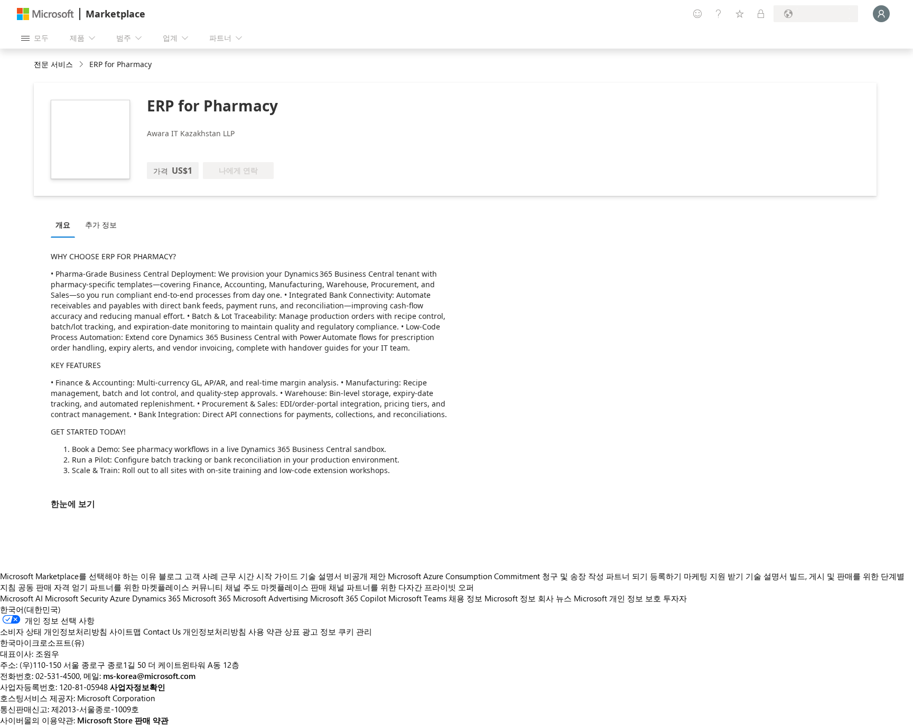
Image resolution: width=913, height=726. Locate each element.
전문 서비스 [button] (53, 64)
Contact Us (162, 631)
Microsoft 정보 (510, 598)
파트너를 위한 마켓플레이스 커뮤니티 (156, 587)
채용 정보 (465, 598)
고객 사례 (201, 576)
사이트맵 (125, 631)
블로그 (170, 576)
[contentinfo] (82, 65)
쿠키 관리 (355, 631)
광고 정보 (319, 631)
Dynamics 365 (156, 598)
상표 (292, 631)
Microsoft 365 (207, 598)
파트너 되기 (627, 576)
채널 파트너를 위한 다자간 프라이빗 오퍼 (401, 587)
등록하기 (666, 576)
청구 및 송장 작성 (573, 576)
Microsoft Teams (417, 598)
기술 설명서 (321, 576)
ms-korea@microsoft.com (149, 676)
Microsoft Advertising (270, 598)
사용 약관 (265, 631)
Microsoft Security (76, 598)
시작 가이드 (277, 576)
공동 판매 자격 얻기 (53, 587)
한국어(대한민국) (30, 609)
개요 (62, 225)
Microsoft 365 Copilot (348, 598)
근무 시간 (237, 576)
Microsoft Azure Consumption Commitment (465, 576)
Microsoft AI (21, 598)
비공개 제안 (365, 576)
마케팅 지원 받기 (713, 576)
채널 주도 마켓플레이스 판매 (276, 587)
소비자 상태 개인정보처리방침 (53, 631)
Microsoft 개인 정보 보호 (617, 598)
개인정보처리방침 (214, 631)
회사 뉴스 (555, 598)
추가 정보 (101, 225)
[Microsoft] (45, 14)
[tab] (65, 224)
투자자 (675, 598)
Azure (120, 598)
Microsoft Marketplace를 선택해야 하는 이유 (78, 576)
